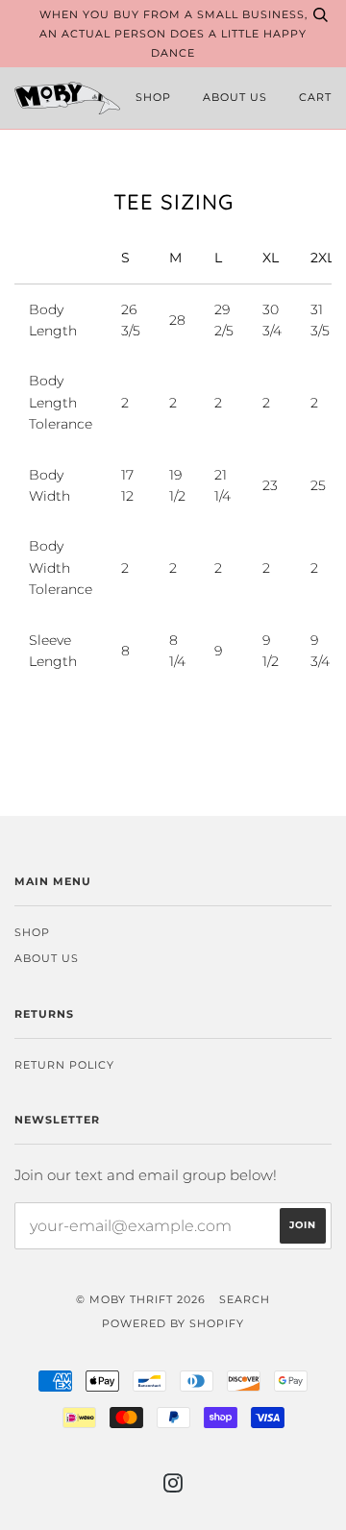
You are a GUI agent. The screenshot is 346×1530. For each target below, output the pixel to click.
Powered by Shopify (173, 1323)
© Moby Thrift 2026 (141, 1299)
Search (244, 1299)
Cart (315, 97)
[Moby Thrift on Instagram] (173, 1486)
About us (235, 97)
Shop (153, 97)
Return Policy (64, 1065)
